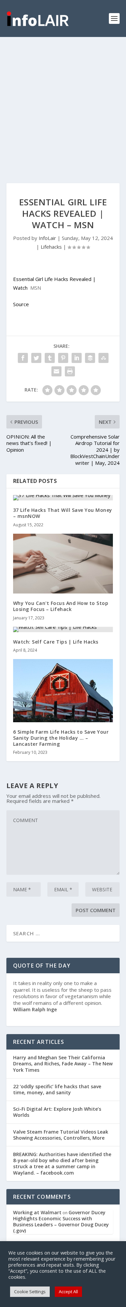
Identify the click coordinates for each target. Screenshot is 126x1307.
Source (21, 304)
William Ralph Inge (35, 1009)
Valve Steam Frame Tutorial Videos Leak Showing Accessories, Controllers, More (60, 1135)
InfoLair (47, 238)
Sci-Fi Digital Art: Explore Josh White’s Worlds (57, 1112)
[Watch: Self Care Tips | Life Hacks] (63, 629)
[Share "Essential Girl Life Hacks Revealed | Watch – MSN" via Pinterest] (63, 358)
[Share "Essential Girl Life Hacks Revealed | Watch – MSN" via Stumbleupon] (103, 358)
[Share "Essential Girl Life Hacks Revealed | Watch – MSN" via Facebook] (23, 358)
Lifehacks (51, 246)
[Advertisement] (63, 103)
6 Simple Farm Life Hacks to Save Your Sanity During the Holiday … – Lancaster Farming (61, 738)
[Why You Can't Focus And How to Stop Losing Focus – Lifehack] (63, 564)
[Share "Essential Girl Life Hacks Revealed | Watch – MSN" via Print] (70, 371)
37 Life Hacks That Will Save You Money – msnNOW (62, 513)
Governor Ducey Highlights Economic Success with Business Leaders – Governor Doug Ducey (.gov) (61, 1221)
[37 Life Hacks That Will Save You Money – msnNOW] (63, 497)
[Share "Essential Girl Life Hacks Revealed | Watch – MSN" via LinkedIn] (76, 358)
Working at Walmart (37, 1212)
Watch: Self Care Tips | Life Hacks (55, 642)
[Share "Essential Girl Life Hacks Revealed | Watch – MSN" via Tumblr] (49, 358)
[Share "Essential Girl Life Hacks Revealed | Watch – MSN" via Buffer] (90, 358)
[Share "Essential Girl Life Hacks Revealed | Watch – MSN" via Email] (56, 371)
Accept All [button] (68, 1292)
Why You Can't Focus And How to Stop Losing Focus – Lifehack (61, 606)
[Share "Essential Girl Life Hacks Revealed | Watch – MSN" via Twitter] (36, 358)
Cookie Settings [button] (30, 1292)
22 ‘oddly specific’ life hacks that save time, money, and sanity (57, 1089)
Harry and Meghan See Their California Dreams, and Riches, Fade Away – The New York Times (63, 1063)
